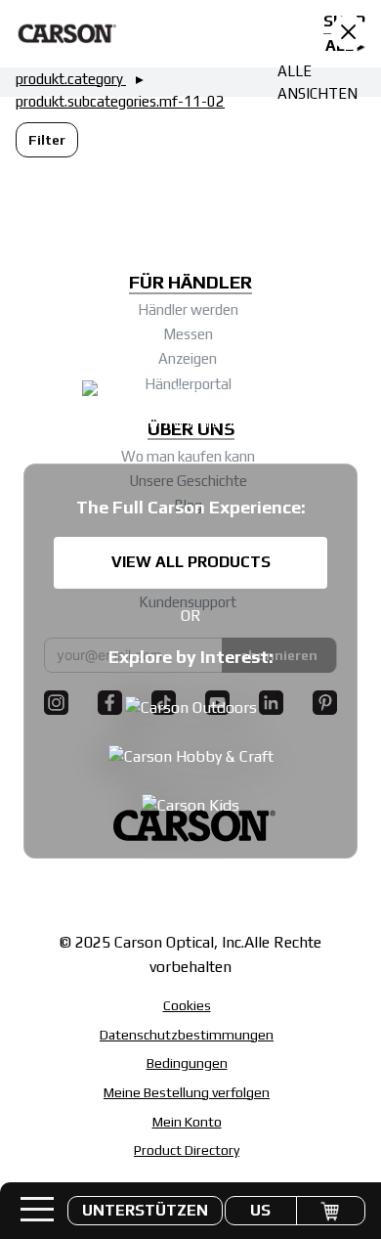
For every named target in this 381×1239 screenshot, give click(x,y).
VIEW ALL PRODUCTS (191, 562)
